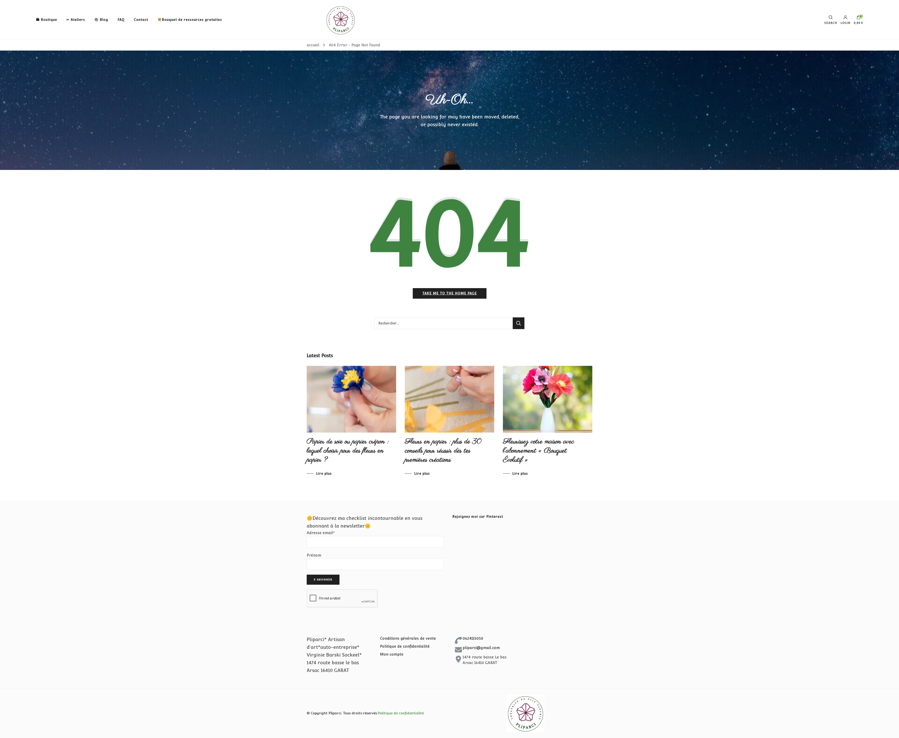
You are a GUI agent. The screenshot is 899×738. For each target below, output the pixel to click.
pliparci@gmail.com (481, 648)
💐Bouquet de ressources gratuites (190, 20)
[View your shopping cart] (858, 18)
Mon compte (391, 654)
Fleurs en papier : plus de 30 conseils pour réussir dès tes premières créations (443, 451)
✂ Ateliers (75, 20)
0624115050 (473, 638)
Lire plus (324, 473)
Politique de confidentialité (405, 646)
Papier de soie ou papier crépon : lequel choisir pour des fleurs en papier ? (348, 451)
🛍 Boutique (46, 20)
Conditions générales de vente (408, 638)
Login (845, 22)
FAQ (121, 20)
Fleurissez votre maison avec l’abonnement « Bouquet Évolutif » (538, 451)
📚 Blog (101, 20)
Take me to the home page (449, 293)
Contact (141, 20)
